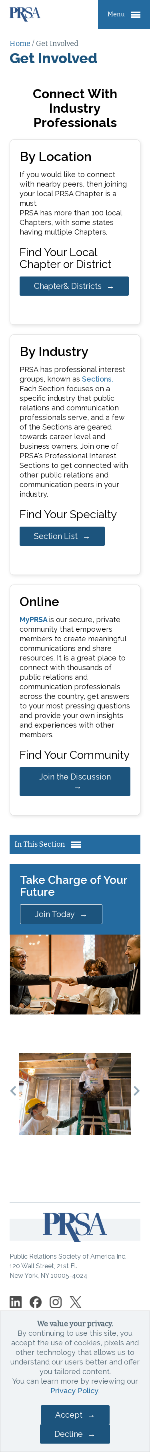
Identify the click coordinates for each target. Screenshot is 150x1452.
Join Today (55, 914)
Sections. (97, 379)
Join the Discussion (75, 777)
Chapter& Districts (68, 286)
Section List (56, 536)
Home (21, 43)
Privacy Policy (74, 1390)
